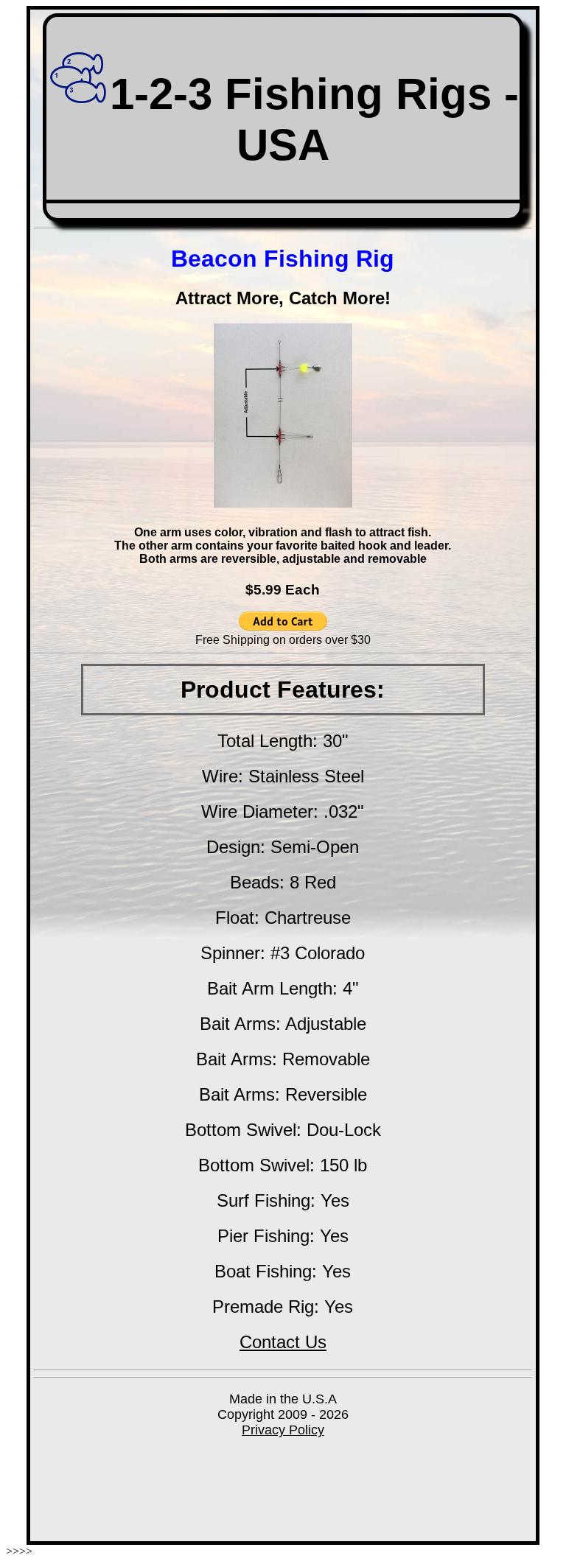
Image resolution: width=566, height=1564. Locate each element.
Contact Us (283, 1342)
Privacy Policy (283, 1430)
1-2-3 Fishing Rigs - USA (314, 119)
